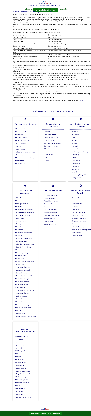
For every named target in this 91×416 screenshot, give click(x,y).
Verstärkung (75, 166)
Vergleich (75, 157)
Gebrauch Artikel (49, 140)
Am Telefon (19, 391)
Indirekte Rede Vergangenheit (81, 230)
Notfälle (18, 385)
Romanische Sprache (23, 129)
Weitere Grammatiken (47, 5)
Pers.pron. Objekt (49, 204)
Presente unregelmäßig (23, 215)
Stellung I (75, 146)
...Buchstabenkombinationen (25, 152)
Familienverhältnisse (23, 382)
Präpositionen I (76, 232)
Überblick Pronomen (50, 195)
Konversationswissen (23, 371)
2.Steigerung (76, 163)
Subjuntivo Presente (22, 273)
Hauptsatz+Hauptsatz (79, 218)
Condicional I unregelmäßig (25, 261)
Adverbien (75, 172)
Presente (19, 206)
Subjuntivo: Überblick (23, 267)
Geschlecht (75, 134)
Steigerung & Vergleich (79, 175)
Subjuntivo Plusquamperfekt (25, 290)
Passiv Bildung (20, 302)
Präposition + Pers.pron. (51, 201)
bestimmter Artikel (50, 134)
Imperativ (19, 299)
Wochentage (20, 359)
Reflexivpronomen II (50, 210)
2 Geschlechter (49, 149)
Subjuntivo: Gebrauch (23, 270)
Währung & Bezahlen (23, 351)
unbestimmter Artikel (51, 137)
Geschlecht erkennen (51, 146)
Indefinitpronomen (50, 224)
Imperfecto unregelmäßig (24, 238)
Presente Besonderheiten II (25, 212)
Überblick (75, 131)
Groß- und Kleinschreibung (24, 158)
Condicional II (20, 264)
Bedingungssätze (21, 296)
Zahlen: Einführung (22, 336)
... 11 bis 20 (19, 342)
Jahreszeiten (20, 365)
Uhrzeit (81, 100)
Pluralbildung (48, 154)
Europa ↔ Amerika (22, 137)
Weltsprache (20, 135)
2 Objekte (75, 206)
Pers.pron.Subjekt (49, 198)
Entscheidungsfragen (78, 212)
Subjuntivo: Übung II (22, 293)
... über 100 (19, 348)
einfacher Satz (76, 201)
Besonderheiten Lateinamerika (26, 316)
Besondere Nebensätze (79, 224)
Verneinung (75, 209)
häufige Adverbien (77, 178)
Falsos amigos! (20, 394)
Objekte (46, 160)
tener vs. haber (21, 221)
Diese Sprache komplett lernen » (45, 10)
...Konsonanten (21, 149)
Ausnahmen (75, 140)
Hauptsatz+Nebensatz (79, 221)
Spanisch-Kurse (32, 5)
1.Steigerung (76, 160)
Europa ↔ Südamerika (23, 397)
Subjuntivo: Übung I (22, 279)
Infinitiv (18, 201)
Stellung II (75, 149)
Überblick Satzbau (77, 198)
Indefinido (19, 230)
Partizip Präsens (21, 313)
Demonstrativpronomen (52, 215)
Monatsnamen (21, 362)
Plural (73, 137)
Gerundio (19, 310)
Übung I (46, 152)
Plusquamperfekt (21, 241)
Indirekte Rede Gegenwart (80, 227)
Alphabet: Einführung (23, 140)
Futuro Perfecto (21, 255)
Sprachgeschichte (21, 132)
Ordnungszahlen (21, 368)
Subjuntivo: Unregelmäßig (24, 276)
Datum (18, 356)
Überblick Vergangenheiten (25, 244)
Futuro (18, 250)
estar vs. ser (20, 218)
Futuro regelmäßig (22, 253)
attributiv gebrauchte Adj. (80, 152)
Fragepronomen (49, 221)
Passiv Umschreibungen (24, 307)
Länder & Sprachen (22, 380)
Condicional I (20, 258)
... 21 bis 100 (20, 345)
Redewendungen (21, 377)
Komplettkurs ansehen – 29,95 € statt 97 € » (45, 413)
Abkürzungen (20, 163)
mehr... (60, 5)
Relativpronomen (49, 218)
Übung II (46, 157)
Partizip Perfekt (21, 224)
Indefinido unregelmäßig (24, 232)
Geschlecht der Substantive (52, 143)
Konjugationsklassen (22, 204)
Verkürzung (75, 154)
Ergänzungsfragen (77, 215)
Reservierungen (21, 388)
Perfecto (19, 227)
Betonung (19, 155)
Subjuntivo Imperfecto (23, 284)
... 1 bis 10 (19, 339)
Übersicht (47, 131)
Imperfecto (19, 235)
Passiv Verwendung (22, 305)
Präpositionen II (77, 235)
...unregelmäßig (21, 287)
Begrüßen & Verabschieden (25, 374)
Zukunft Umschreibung (23, 247)
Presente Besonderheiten (24, 209)
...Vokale (18, 146)
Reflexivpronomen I (50, 207)
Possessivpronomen (50, 212)
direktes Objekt (77, 204)
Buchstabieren (21, 143)
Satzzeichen (20, 161)
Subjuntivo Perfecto (22, 282)
